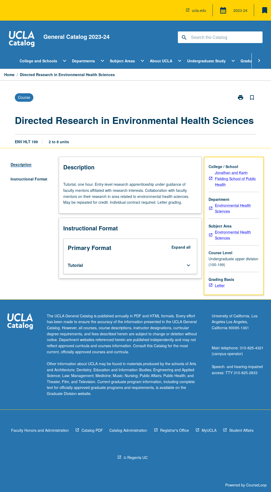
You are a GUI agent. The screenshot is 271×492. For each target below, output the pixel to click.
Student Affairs (241, 430)
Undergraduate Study (206, 60)
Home (9, 74)
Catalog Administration (128, 430)
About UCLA (161, 60)
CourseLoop (256, 485)
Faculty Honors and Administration (40, 430)
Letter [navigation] (220, 285)
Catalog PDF (92, 430)
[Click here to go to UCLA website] (20, 322)
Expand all (181, 247)
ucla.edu (199, 10)
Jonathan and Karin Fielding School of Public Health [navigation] (235, 178)
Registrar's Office (174, 430)
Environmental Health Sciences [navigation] (233, 208)
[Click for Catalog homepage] (21, 39)
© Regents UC (136, 457)
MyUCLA (209, 430)
